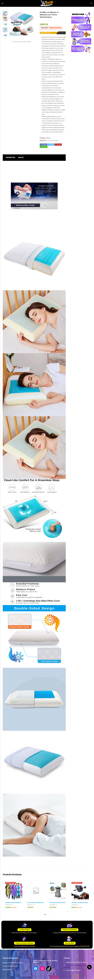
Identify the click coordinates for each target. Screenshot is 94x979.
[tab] (10, 157)
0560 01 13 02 (71, 962)
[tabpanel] (14, 896)
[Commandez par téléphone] (89, 967)
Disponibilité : (45, 28)
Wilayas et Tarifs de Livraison (13, 963)
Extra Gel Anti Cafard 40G (35, 902)
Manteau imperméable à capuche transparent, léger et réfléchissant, (13, 902)
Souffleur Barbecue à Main (80, 902)
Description (10, 157)
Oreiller (57, 140)
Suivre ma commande (10, 966)
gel (48, 140)
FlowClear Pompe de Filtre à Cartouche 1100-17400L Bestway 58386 (58, 902)
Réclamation (7, 969)
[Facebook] (35, 968)
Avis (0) (21, 157)
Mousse (52, 140)
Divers (48, 138)
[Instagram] (42, 968)
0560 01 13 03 (82, 962)
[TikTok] (48, 968)
